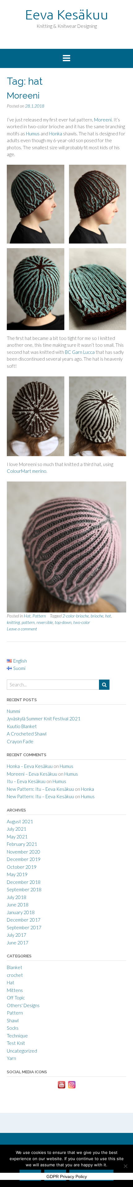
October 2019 (21, 867)
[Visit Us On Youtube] (61, 1088)
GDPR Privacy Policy (66, 1176)
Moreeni (23, 96)
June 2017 (17, 942)
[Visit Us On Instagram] (71, 1088)
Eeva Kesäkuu (66, 14)
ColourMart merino (26, 471)
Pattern (39, 615)
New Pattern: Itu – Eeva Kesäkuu (40, 789)
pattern (28, 622)
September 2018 (24, 889)
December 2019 (24, 859)
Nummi (13, 711)
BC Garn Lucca (80, 352)
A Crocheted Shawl (26, 733)
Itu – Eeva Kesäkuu (26, 781)
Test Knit (16, 1043)
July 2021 (16, 829)
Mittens (15, 990)
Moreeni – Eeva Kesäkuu (32, 774)
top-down (63, 622)
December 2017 (24, 919)
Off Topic (16, 997)
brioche (97, 615)
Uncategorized (22, 1050)
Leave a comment (22, 628)
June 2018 (17, 904)
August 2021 (20, 821)
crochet (15, 975)
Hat (27, 615)
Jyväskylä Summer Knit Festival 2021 (43, 718)
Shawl (13, 1020)
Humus (33, 133)
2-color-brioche (75, 615)
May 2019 (17, 874)
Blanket (14, 967)
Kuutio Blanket (22, 726)
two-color (81, 622)
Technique (17, 1035)
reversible (44, 622)
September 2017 (24, 927)
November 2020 (23, 851)
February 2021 (22, 844)
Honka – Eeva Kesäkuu (30, 766)
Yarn (11, 1058)
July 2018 (16, 897)
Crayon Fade (20, 741)
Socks (13, 1028)
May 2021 (17, 836)
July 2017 (16, 935)
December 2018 (24, 882)
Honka (55, 133)
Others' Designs (23, 1005)
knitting (13, 622)
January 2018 (21, 912)
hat (108, 615)
